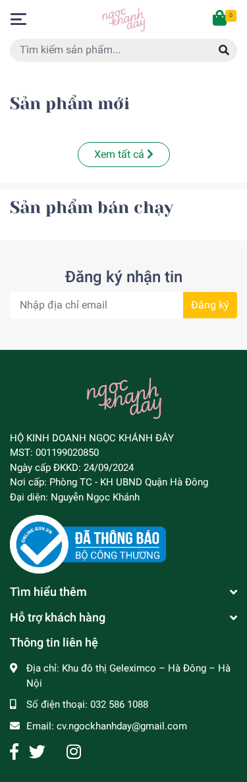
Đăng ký (210, 305)
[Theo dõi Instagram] (74, 752)
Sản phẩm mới (70, 103)
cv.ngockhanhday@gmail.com (122, 726)
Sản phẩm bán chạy (91, 207)
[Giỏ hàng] (221, 19)
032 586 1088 (119, 704)
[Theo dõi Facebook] (14, 752)
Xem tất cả (120, 154)
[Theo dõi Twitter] (37, 752)
